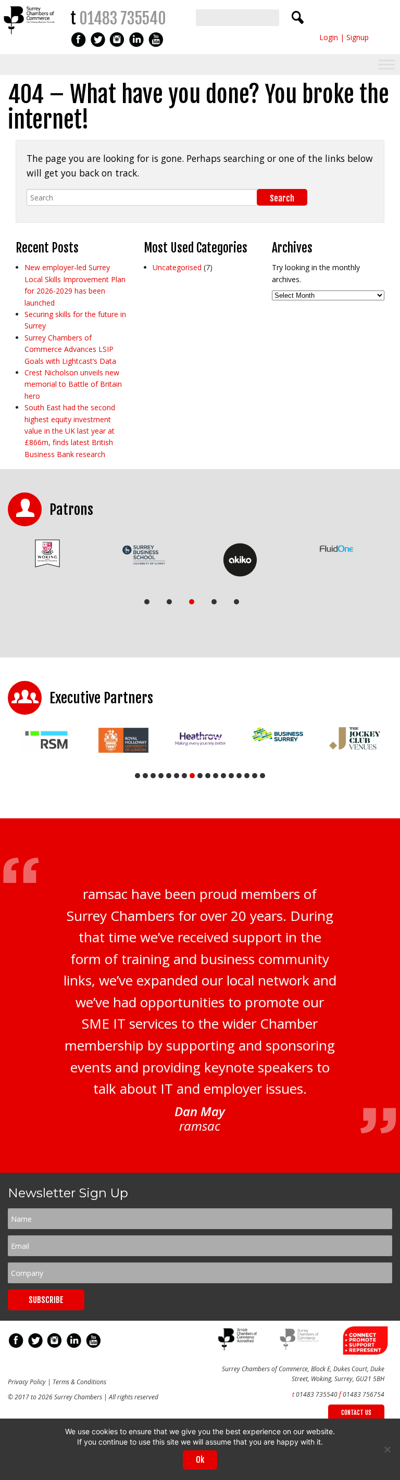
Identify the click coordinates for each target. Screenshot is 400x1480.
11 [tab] (215, 775)
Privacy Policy (27, 1381)
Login (328, 37)
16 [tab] (254, 775)
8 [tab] (192, 775)
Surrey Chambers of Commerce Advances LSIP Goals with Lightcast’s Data (70, 349)
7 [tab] (184, 775)
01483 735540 (122, 18)
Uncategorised (177, 267)
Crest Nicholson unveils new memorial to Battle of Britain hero (73, 384)
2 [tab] (169, 601)
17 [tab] (262, 775)
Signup (357, 37)
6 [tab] (176, 775)
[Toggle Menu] (386, 65)
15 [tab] (246, 775)
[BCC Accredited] (238, 1348)
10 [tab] (207, 775)
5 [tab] (236, 601)
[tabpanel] (47, 553)
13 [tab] (231, 775)
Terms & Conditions (79, 1381)
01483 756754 (363, 1394)
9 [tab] (200, 775)
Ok (200, 1459)
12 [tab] (223, 775)
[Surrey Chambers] (30, 37)
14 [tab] (239, 775)
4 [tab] (214, 601)
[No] (387, 1449)
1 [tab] (146, 601)
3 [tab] (191, 601)
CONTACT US (356, 1412)
